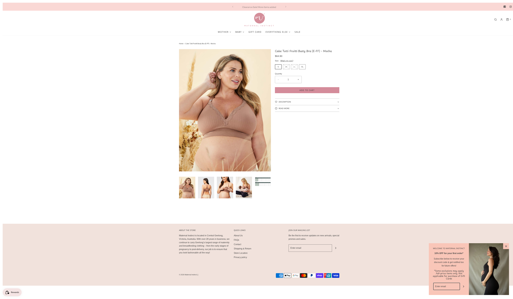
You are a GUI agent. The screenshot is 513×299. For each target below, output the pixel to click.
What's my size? (286, 61)
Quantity (278, 74)
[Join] (335, 248)
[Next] (286, 7)
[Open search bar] (495, 19)
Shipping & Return (242, 248)
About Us (238, 235)
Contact (237, 244)
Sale (297, 31)
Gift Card (255, 31)
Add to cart (307, 90)
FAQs (236, 240)
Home (181, 44)
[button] (187, 187)
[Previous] (233, 7)
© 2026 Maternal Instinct (188, 275)
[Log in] (501, 19)
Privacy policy (240, 257)
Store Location (241, 253)
